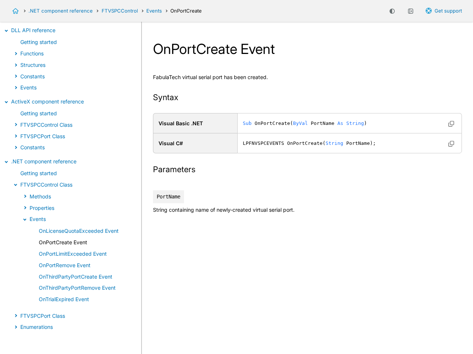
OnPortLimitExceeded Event (73, 254)
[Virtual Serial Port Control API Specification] (15, 11)
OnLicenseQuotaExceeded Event (79, 231)
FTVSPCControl (120, 11)
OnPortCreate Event (63, 242)
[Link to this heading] (183, 98)
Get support (448, 11)
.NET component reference (60, 11)
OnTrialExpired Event (64, 299)
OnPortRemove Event (65, 265)
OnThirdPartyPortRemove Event (77, 288)
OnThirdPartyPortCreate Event (75, 276)
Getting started (38, 42)
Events (154, 11)
